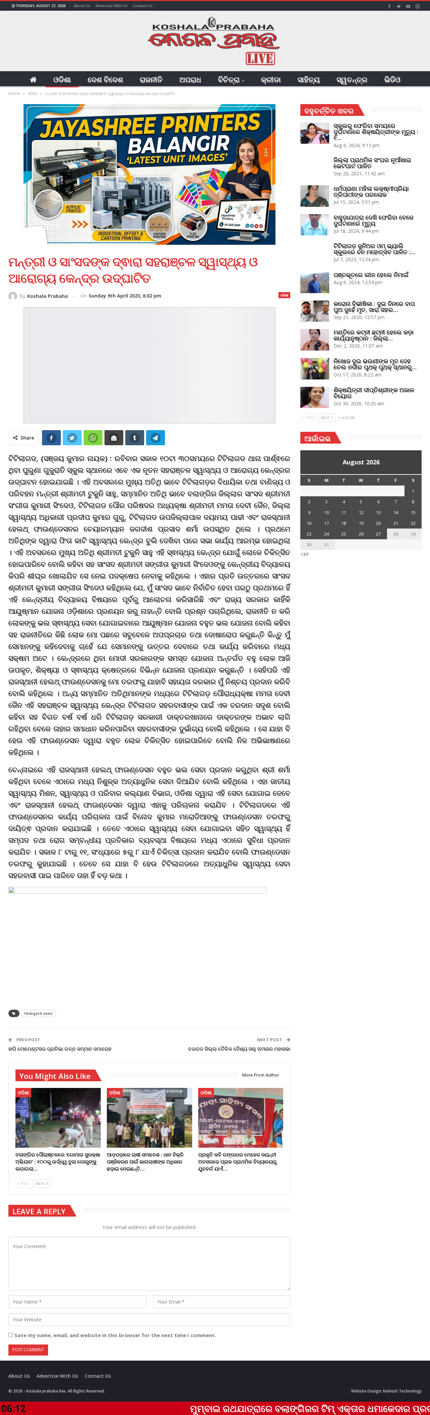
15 (413, 512)
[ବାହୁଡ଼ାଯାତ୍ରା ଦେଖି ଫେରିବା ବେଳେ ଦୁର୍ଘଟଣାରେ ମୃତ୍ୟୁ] (314, 225)
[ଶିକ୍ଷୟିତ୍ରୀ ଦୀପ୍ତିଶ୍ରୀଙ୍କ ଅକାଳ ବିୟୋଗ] (314, 397)
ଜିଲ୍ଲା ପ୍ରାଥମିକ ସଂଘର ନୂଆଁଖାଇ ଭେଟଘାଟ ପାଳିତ (372, 163)
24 (326, 534)
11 (343, 512)
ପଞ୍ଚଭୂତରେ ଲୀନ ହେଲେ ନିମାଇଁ (371, 275)
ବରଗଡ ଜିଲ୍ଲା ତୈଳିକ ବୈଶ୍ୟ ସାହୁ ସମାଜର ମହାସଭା (239, 1048)
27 (378, 534)
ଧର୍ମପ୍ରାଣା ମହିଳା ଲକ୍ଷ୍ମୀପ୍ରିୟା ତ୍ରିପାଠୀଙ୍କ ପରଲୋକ (371, 191)
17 (326, 523)
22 (413, 523)
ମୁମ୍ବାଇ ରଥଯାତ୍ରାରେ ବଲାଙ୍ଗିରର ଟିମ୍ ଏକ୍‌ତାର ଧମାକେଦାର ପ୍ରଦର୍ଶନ (240, 1408)
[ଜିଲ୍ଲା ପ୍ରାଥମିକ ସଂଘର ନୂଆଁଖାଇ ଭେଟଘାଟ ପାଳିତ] (314, 167)
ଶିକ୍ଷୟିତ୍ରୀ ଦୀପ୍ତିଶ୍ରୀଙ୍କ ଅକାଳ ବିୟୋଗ (374, 393)
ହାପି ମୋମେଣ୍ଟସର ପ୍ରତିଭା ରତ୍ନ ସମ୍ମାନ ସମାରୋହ (60, 1048)
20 (378, 523)
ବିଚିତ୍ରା (229, 79)
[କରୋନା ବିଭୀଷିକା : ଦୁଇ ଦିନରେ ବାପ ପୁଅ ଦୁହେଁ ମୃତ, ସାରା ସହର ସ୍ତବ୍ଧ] (314, 311)
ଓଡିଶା (62, 79)
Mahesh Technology (402, 1391)
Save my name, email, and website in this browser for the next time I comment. (115, 1335)
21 (395, 523)
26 (361, 534)
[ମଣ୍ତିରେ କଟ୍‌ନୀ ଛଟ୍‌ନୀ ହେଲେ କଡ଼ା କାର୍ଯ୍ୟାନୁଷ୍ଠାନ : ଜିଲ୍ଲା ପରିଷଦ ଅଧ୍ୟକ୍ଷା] (314, 340)
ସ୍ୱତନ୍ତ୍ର (352, 79)
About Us (82, 5)
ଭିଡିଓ (392, 79)
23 (309, 534)
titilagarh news (38, 1013)
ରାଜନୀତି (151, 79)
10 (326, 512)
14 (395, 512)
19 (361, 523)
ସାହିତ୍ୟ (309, 79)
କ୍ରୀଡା (271, 79)
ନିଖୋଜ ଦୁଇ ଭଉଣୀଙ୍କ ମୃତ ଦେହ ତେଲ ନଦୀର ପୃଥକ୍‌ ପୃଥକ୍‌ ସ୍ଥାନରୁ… (375, 364)
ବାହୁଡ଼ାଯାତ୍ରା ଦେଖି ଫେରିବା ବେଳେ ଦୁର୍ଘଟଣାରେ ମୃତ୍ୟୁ (374, 220)
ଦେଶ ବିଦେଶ (105, 79)
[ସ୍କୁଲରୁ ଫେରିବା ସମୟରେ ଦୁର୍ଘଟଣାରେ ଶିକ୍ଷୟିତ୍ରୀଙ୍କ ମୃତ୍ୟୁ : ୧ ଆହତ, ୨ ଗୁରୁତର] (314, 133)
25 (343, 534)
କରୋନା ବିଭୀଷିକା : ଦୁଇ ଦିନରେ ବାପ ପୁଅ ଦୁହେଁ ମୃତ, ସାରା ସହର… (374, 307)
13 (378, 512)
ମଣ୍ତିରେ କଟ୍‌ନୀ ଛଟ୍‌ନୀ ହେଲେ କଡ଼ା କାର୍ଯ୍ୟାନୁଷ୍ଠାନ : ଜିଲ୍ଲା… (374, 335)
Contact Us (143, 5)
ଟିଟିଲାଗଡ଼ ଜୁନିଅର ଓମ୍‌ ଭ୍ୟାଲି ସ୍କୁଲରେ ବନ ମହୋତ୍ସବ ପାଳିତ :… (374, 249)
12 (361, 512)
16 (309, 523)
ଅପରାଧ (190, 79)
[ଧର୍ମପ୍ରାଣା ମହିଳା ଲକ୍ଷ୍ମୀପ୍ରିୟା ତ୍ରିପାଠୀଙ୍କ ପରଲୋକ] (314, 196)
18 (343, 523)
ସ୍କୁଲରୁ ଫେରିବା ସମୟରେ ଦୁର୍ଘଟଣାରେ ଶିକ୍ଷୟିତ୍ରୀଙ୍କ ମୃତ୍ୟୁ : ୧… (376, 132)
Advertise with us (111, 5)
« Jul (304, 554)
